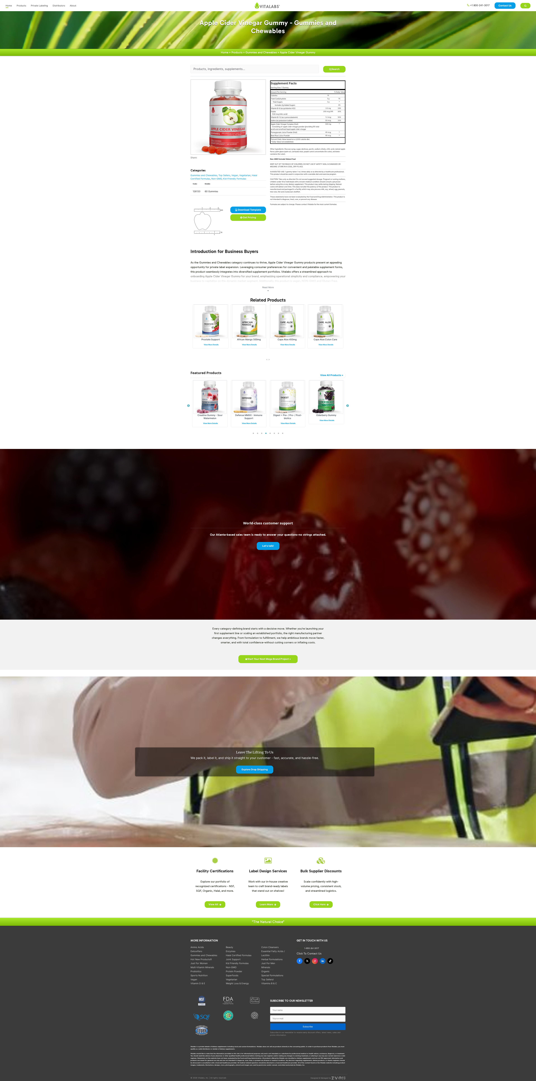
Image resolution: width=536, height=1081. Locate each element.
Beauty (229, 947)
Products (21, 5)
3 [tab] (261, 433)
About (73, 5)
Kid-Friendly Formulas (234, 178)
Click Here (319, 904)
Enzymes (230, 951)
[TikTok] (330, 961)
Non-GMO (216, 178)
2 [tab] (257, 433)
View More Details (211, 345)
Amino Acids (197, 947)
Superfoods (232, 975)
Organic (265, 971)
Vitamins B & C (269, 983)
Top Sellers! (267, 979)
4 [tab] (266, 433)
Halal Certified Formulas (238, 955)
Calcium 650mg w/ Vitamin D (249, 339)
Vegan (234, 175)
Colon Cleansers (270, 947)
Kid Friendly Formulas (237, 963)
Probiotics (196, 971)
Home (9, 5)
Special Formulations (272, 975)
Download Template (249, 209)
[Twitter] (194, 161)
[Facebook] (192, 161)
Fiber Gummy (287, 339)
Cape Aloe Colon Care (210, 339)
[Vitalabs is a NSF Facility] (202, 1000)
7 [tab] (278, 433)
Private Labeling (39, 5)
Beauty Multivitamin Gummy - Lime (326, 417)
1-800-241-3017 (311, 948)
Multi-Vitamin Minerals (202, 967)
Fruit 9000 (248, 415)
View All (213, 904)
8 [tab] (282, 433)
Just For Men (268, 963)
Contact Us (505, 5)
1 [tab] (253, 433)
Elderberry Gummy (210, 415)
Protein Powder (234, 971)
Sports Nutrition (199, 975)
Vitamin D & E (198, 983)
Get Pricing (249, 217)
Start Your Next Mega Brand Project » (269, 659)
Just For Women (199, 963)
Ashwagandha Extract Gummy (287, 415)
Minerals (265, 967)
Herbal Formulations (272, 959)
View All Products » (331, 375)
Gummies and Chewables (261, 52)
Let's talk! (268, 545)
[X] (307, 961)
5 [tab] (270, 433)
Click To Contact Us (309, 953)
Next (347, 405)
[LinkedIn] (323, 961)
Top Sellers (224, 175)
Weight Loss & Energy (237, 983)
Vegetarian (245, 175)
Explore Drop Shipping (255, 769)
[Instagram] (315, 961)
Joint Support (233, 959)
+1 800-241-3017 (479, 5)
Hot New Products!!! (201, 959)
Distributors (59, 5)
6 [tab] (274, 433)
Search (335, 69)
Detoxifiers (196, 951)
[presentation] (266, 359)
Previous (188, 405)
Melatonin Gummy (325, 339)
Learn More (266, 904)
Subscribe (308, 1026)
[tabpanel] (210, 404)
